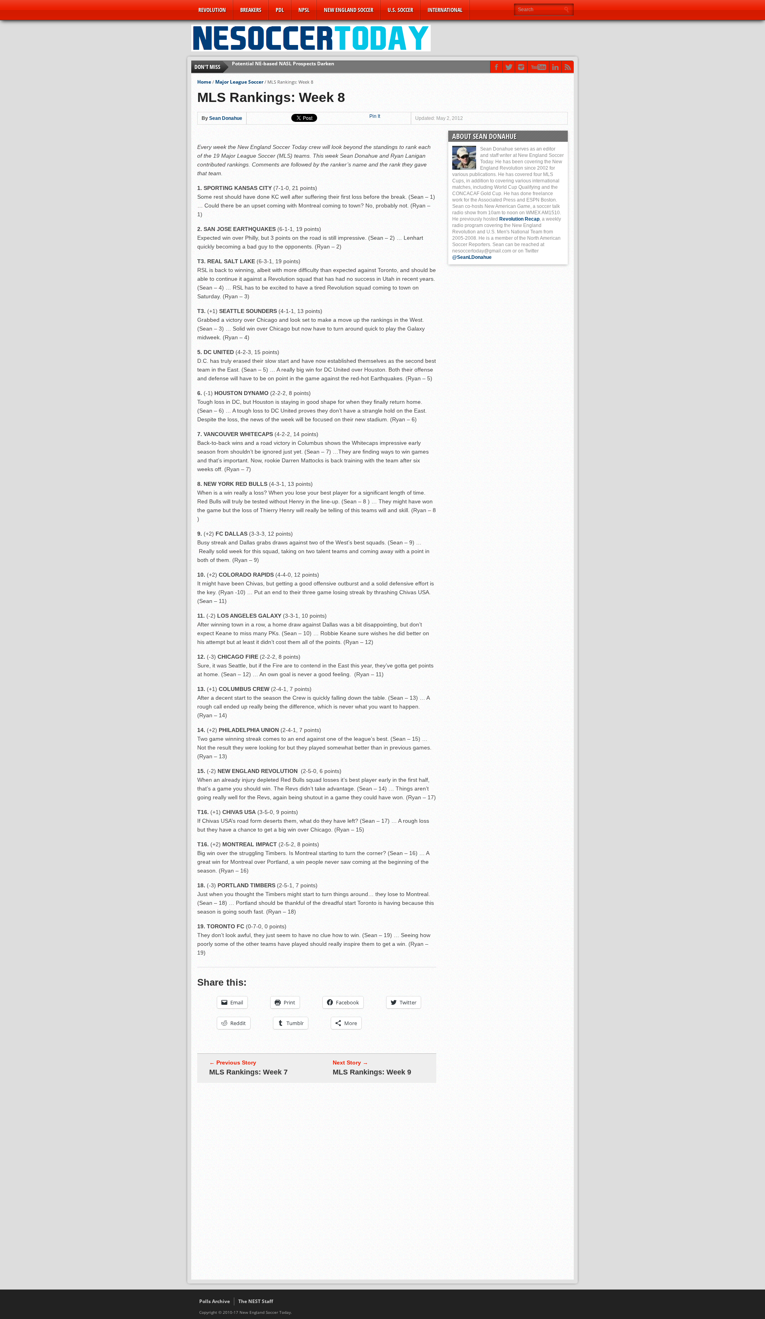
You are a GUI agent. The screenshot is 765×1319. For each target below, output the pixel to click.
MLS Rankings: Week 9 (372, 1072)
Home (204, 81)
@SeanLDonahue (472, 257)
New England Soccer (348, 10)
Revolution (212, 10)
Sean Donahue (225, 118)
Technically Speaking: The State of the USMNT (286, 66)
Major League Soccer (239, 81)
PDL (280, 10)
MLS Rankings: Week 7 (248, 1072)
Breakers (250, 10)
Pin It (374, 116)
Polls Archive (214, 1301)
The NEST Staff (255, 1301)
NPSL (304, 10)
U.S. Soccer (400, 10)
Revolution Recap (519, 219)
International (445, 10)
